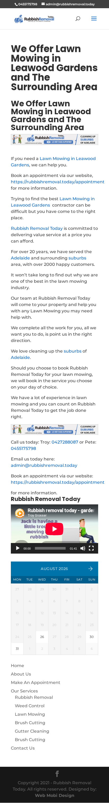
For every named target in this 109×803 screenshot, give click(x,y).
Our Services (24, 691)
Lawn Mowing (30, 714)
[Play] (17, 548)
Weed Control (29, 705)
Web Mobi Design (54, 795)
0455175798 (23, 448)
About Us (21, 674)
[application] (54, 528)
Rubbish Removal (34, 697)
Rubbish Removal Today (37, 228)
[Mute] (82, 548)
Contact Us (23, 748)
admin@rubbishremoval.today (44, 465)
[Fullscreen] (91, 548)
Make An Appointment (35, 682)
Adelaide (20, 258)
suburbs (77, 258)
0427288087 (65, 442)
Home (17, 665)
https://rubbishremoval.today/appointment (58, 181)
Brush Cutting (30, 722)
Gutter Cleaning (32, 731)
